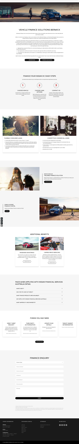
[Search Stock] (2, 221)
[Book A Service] (2, 223)
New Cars (23, 428)
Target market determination (68, 327)
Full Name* (18, 375)
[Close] (2, 225)
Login (7, 211)
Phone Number (19, 384)
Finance (23, 426)
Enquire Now (32, 60)
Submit (39, 398)
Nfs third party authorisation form (30, 333)
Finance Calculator (47, 60)
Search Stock (24, 427)
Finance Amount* (20, 371)
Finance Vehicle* (19, 366)
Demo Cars (23, 430)
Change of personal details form (49, 330)
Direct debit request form (11, 333)
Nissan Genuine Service (45, 424)
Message (18, 388)
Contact (42, 427)
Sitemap (22, 442)
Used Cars (23, 431)
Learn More (48, 181)
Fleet (22, 432)
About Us (42, 426)
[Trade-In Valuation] (2, 218)
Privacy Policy (17, 442)
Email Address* (19, 379)
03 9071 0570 (5, 430)
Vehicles (23, 424)
